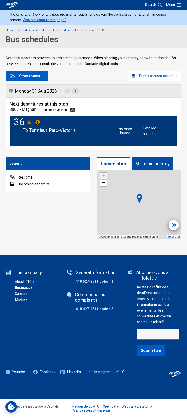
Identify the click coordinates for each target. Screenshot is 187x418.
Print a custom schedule (158, 76)
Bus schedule (61, 30)
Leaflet (175, 236)
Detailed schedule (150, 131)
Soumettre (151, 350)
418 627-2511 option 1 (94, 281)
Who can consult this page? (44, 20)
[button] (103, 176)
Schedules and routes (32, 30)
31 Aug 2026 (36, 91)
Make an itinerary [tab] (152, 163)
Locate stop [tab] (113, 163)
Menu (170, 5)
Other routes (29, 76)
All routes (81, 30)
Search (150, 5)
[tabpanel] (139, 204)
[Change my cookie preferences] (11, 407)
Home (10, 30)
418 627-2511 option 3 (94, 309)
